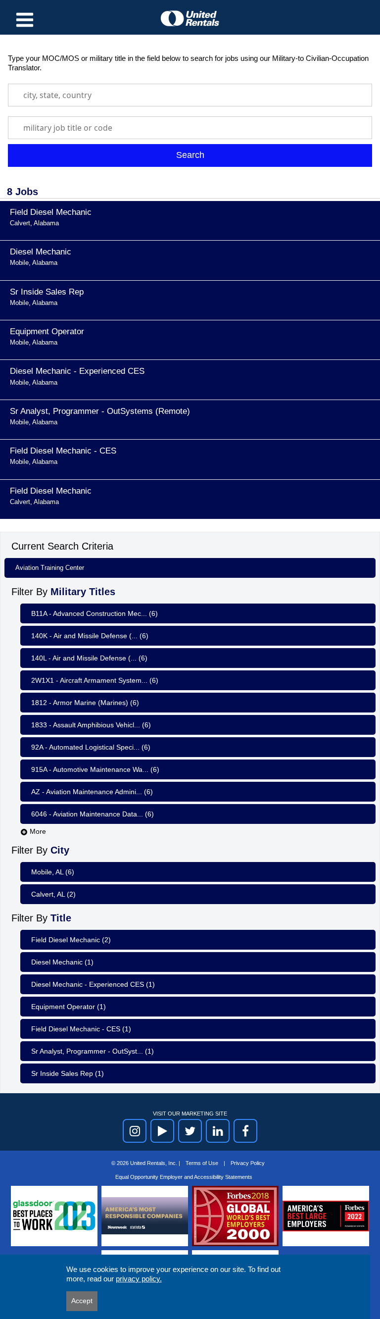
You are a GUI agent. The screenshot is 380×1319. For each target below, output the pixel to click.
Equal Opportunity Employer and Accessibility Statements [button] (183, 1177)
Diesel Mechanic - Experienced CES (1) (93, 984)
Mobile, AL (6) (52, 872)
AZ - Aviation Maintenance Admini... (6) (92, 792)
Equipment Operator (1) (68, 1007)
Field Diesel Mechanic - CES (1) (81, 1029)
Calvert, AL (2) (53, 894)
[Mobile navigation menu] (25, 20)
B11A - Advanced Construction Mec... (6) (94, 613)
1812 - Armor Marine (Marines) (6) (85, 703)
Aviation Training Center (49, 567)
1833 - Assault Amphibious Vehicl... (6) (91, 725)
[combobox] (190, 95)
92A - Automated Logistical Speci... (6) (90, 747)
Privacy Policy (248, 1163)
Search (190, 155)
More (37, 831)
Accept (82, 1301)
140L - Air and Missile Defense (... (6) (89, 658)
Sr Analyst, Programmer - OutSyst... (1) (92, 1051)
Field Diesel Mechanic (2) (71, 940)
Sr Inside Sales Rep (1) (67, 1073)
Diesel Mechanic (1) (62, 962)
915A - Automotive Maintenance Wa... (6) (95, 769)
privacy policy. (139, 1278)
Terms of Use (203, 1163)
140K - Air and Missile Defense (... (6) (89, 636)
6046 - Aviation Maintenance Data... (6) (92, 814)
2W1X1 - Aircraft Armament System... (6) (94, 680)
